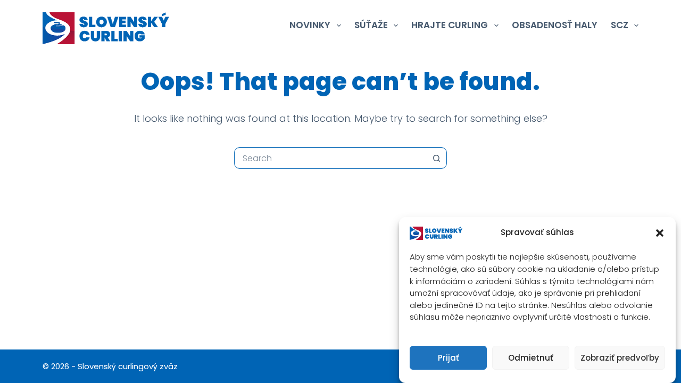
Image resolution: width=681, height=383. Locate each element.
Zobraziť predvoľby (619, 357)
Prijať (448, 357)
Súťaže (371, 25)
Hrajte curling (449, 25)
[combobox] (330, 158)
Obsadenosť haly (554, 25)
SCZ (619, 25)
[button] (659, 233)
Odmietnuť (530, 357)
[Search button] (436, 158)
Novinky (309, 25)
